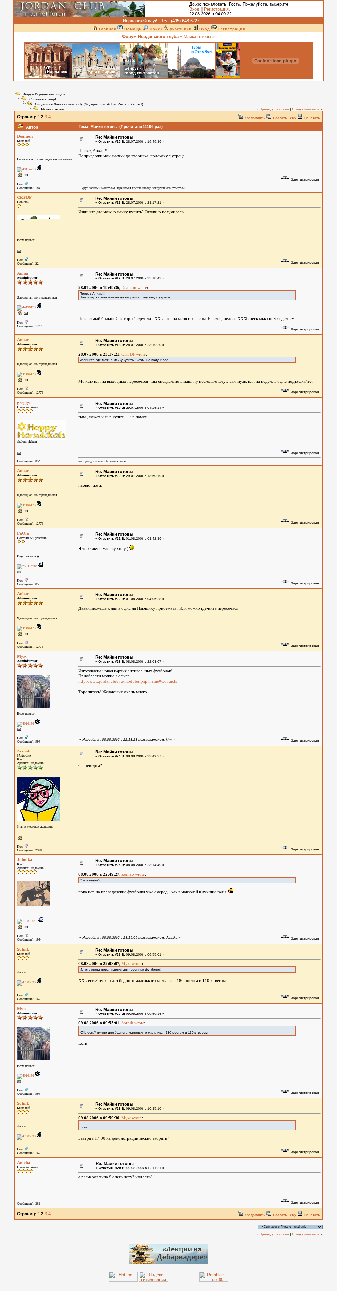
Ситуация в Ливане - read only (59, 104)
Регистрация (216, 9)
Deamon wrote (134, 287)
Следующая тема (306, 109)
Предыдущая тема (274, 109)
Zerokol (136, 104)
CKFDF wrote (133, 354)
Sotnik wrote (132, 1022)
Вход (194, 9)
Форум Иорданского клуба (44, 94)
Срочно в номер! (42, 99)
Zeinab (123, 104)
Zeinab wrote (133, 874)
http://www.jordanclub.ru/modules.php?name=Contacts (127, 681)
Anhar (111, 104)
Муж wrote (131, 963)
